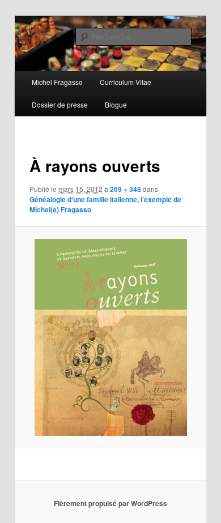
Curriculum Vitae (125, 82)
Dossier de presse (60, 104)
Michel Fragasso (57, 82)
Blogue (116, 104)
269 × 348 (125, 189)
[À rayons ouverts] (110, 337)
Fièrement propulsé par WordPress (110, 503)
